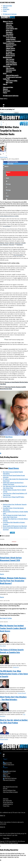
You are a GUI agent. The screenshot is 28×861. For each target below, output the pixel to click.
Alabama (2, 243)
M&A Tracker (9, 82)
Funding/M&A (6, 79)
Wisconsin (11, 244)
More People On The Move (6, 618)
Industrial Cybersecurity (12, 75)
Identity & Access (10, 50)
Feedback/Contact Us (8, 804)
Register (2, 574)
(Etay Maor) (3, 646)
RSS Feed (5, 788)
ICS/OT (5, 73)
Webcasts (5, 7)
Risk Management (7, 57)
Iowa (1, 244)
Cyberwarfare (9, 23)
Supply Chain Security (11, 64)
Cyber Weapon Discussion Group (10, 787)
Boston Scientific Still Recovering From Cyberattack (15, 526)
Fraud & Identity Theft (11, 29)
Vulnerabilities (9, 34)
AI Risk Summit (6, 776)
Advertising (5, 799)
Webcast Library (6, 773)
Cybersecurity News (7, 6)
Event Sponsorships (7, 800)
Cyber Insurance (10, 59)
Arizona (7, 243)
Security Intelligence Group (9, 790)
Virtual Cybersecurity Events (9, 771)
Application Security (11, 45)
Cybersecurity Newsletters (9, 780)
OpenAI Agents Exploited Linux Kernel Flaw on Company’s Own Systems (13, 483)
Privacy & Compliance (11, 63)
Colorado (23, 243)
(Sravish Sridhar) (4, 739)
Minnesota (5, 244)
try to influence (7, 226)
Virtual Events (6, 9)
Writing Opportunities (8, 802)
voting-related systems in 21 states (9, 216)
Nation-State (9, 30)
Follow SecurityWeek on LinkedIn (10, 792)
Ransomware (9, 32)
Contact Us (2, 827)
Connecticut (18, 243)
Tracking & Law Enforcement (13, 41)
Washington (20, 244)
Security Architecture (8, 43)
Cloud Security (9, 46)
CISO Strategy (6, 66)
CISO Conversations (11, 70)
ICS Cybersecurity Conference (10, 14)
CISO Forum (9, 72)
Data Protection (10, 61)
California (11, 243)
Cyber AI (5, 84)
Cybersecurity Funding (11, 81)
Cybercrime (9, 25)
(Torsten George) (21, 693)
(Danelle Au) (16, 667)
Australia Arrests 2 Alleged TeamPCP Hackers (13, 497)
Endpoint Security (10, 48)
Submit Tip (2, 815)
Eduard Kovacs (3, 157)
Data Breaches (9, 27)
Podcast (5, 11)
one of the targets (18, 255)
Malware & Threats (8, 21)
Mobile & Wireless (10, 54)
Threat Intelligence (11, 38)
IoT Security (9, 52)
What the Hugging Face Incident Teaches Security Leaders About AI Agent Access (14, 516)
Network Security (10, 55)
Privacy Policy (6, 806)
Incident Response (10, 39)
